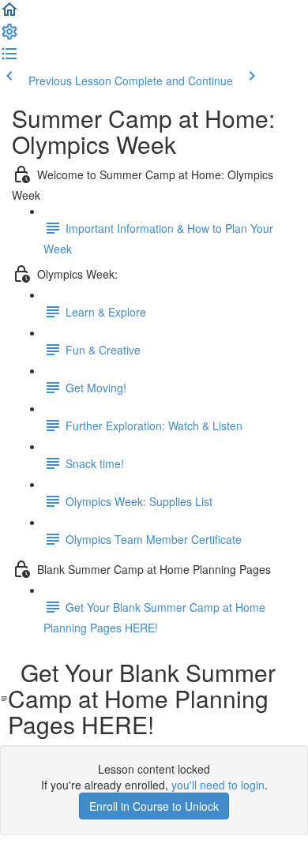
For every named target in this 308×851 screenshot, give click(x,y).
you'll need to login (218, 785)
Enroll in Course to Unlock (154, 806)
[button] (9, 14)
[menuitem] (9, 36)
